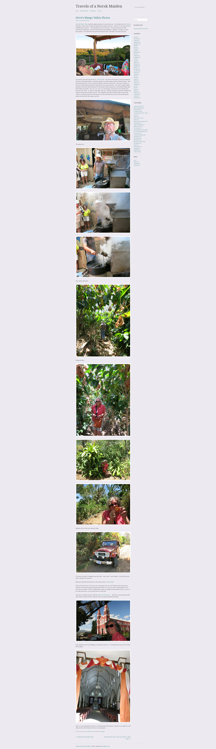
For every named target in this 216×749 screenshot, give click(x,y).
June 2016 (136, 60)
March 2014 (136, 81)
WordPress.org (137, 165)
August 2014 (136, 74)
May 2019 (136, 47)
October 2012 (136, 96)
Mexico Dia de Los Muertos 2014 (140, 121)
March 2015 (136, 67)
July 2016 (136, 59)
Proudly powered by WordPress (83, 746)
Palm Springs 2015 (137, 138)
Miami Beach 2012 (137, 123)
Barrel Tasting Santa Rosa (139, 108)
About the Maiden (84, 11)
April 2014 (136, 79)
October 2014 (136, 72)
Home (77, 11)
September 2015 (137, 65)
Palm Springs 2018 (137, 140)
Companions (93, 11)
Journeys (100, 11)
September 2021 (137, 42)
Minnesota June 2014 (138, 126)
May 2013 (136, 87)
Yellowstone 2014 (137, 151)
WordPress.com (106, 746)
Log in (135, 160)
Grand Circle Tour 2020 (138, 118)
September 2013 (137, 84)
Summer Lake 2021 (138, 146)
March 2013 (136, 91)
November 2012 (137, 94)
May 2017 (136, 54)
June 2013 (136, 86)
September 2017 (137, 52)
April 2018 (136, 50)
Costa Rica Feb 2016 (90, 731)
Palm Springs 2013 (137, 136)
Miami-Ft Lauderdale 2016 (139, 124)
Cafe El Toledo (100, 79)
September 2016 (137, 57)
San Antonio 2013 (137, 143)
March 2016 (136, 62)
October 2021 (136, 40)
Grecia (127, 24)
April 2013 (136, 89)
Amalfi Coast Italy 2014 (138, 106)
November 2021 (137, 38)
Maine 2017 (136, 119)
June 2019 (136, 45)
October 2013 (136, 82)
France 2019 (136, 116)
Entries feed (136, 162)
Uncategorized (137, 148)
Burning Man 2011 (137, 109)
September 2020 (137, 43)
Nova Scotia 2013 (137, 133)
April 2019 (136, 49)
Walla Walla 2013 (137, 150)
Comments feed (137, 163)
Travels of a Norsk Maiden (99, 6)
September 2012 (137, 97)
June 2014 (136, 75)
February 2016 (137, 64)
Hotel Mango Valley (82, 24)
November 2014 (137, 70)
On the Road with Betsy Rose (140, 134)
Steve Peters (87, 20)
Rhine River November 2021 (139, 141)
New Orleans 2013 (137, 128)
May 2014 (136, 77)
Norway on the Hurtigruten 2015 (140, 131)
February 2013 (137, 92)
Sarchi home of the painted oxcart (84, 737)
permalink (102, 731)
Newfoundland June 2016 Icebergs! (141, 129)
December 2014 (137, 69)
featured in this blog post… (104, 595)
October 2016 (136, 55)
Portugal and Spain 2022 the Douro (141, 28)
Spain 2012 (136, 145)
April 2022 (136, 37)
